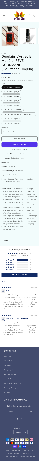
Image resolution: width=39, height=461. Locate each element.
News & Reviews (10, 379)
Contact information (27, 456)
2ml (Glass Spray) (11, 91)
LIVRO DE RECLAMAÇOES (15, 400)
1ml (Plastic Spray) (12, 87)
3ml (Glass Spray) (11, 96)
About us (7, 356)
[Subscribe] (31, 411)
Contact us (8, 361)
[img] (6, 287)
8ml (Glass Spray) (12, 105)
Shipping (15, 80)
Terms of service (27, 453)
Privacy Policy (10, 388)
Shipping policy (12, 456)
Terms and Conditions (12, 383)
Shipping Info (9, 370)
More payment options (19, 149)
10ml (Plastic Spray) (13, 109)
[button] (4, 15)
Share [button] (6, 241)
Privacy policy (13, 453)
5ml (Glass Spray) (11, 101)
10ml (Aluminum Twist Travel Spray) (19, 114)
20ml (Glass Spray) (13, 123)
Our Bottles (9, 365)
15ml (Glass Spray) (13, 119)
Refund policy (29, 450)
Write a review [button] (19, 275)
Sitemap (7, 392)
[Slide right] (24, 50)
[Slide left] (15, 50)
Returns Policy (10, 374)
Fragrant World (16, 450)
